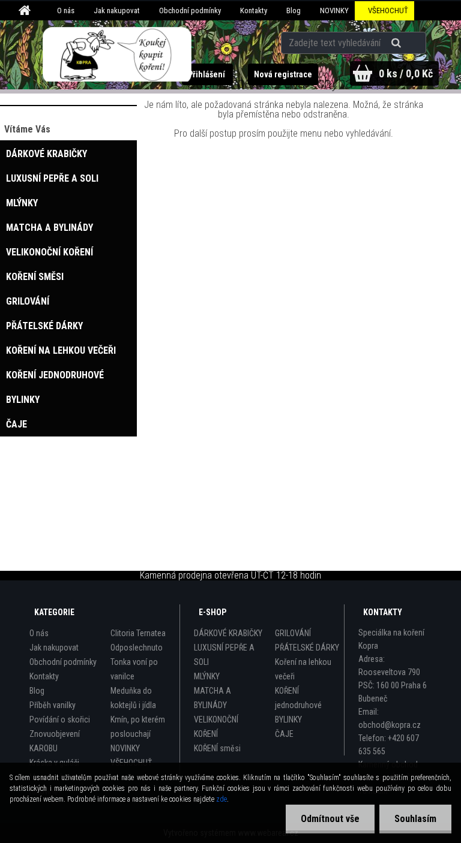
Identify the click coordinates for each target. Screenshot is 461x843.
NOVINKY (334, 10)
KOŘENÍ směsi (217, 748)
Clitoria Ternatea (138, 633)
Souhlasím (415, 818)
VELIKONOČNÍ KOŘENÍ (216, 727)
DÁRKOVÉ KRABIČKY (228, 633)
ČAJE (284, 734)
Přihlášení (207, 74)
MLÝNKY (207, 676)
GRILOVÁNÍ (293, 633)
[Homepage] (26, 10)
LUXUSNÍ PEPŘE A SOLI (224, 655)
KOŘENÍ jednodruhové (298, 698)
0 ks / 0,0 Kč (406, 73)
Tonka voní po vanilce (134, 669)
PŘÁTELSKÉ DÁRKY (307, 647)
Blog (293, 10)
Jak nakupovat (117, 10)
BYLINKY (288, 719)
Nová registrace (283, 74)
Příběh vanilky (52, 705)
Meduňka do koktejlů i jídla (133, 698)
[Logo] (117, 55)
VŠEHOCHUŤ (388, 10)
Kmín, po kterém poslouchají (137, 727)
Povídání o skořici (59, 719)
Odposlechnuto (136, 647)
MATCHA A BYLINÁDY (212, 698)
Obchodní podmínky (190, 10)
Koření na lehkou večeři (303, 669)
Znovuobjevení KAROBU (54, 741)
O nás (65, 10)
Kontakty (253, 10)
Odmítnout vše (330, 818)
